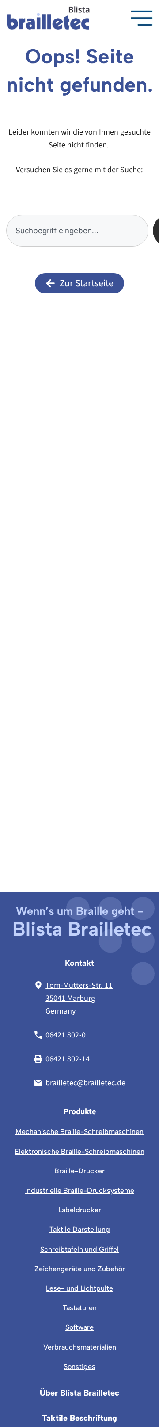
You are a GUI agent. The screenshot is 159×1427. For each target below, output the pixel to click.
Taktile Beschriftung (79, 1418)
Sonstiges (79, 1366)
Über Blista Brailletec (79, 1393)
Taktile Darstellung (79, 1229)
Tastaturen (80, 1308)
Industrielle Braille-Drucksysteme (79, 1190)
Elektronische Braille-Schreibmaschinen (79, 1151)
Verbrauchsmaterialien (79, 1347)
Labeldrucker (79, 1210)
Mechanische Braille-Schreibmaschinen (79, 1131)
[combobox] (77, 231)
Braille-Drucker (79, 1171)
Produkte (80, 1111)
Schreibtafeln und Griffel (79, 1249)
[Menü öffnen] (142, 18)
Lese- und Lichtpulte (79, 1288)
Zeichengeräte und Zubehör (79, 1269)
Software (79, 1327)
